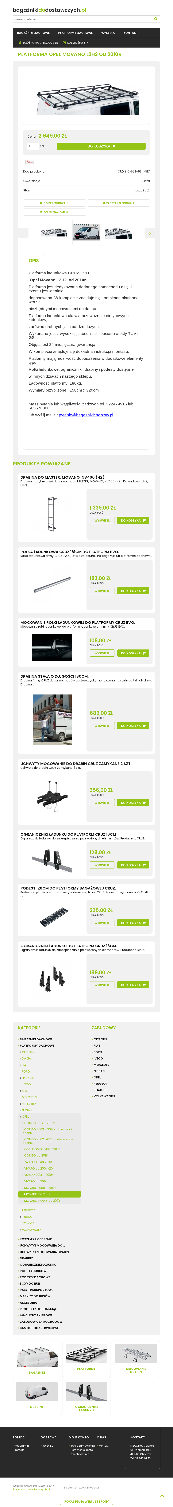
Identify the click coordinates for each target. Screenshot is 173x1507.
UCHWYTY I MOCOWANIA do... (42, 1245)
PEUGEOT (28, 1210)
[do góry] (162, 1495)
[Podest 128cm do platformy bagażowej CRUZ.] (52, 917)
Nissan (99, 1071)
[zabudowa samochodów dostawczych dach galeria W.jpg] (118, 232)
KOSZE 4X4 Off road (36, 1239)
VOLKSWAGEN (32, 1230)
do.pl (49, 10)
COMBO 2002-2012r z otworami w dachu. (48, 1141)
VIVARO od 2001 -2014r (40, 1168)
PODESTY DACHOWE (35, 1277)
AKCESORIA (28, 1303)
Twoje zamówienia (83, 1445)
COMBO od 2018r (36, 1155)
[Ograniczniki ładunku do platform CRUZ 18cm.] (52, 979)
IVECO (26, 1084)
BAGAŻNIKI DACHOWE (36, 1039)
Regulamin (22, 1445)
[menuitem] (33, 33)
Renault (100, 1090)
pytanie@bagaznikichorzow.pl (86, 415)
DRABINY (26, 1258)
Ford (98, 1052)
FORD (26, 1071)
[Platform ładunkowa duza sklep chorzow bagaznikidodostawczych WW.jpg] (86, 232)
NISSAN (27, 1110)
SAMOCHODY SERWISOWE (39, 1328)
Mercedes (101, 1065)
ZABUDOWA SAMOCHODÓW (41, 1322)
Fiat (97, 1046)
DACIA (26, 1058)
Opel (97, 1077)
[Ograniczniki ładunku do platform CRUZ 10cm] (52, 859)
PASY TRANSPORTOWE (36, 1290)
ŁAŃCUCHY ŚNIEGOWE (36, 1315)
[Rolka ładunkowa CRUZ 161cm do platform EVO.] (52, 585)
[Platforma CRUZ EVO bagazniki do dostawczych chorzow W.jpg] (53, 232)
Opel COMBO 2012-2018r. (42, 1149)
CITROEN (28, 1052)
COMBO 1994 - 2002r (39, 1123)
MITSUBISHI (29, 1104)
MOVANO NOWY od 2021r (42, 1201)
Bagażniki (37, 1372)
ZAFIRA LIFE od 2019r (38, 1162)
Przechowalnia (80, 1454)
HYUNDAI (28, 1078)
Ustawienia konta (82, 1450)
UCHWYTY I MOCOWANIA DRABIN (44, 1252)
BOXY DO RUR (30, 1283)
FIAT (25, 1065)
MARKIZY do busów (35, 1296)
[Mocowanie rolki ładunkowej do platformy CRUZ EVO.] (52, 647)
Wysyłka (48, 1445)
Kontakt (19, 1450)
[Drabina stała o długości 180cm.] (52, 720)
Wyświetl (102, 520)
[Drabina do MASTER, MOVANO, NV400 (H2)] (52, 514)
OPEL (25, 1116)
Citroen (100, 1039)
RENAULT (28, 1217)
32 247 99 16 (143, 1458)
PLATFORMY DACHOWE (37, 1046)
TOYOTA (28, 1223)
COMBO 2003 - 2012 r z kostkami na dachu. (49, 1131)
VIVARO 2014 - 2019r (38, 1175)
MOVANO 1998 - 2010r (40, 1188)
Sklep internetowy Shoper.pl (81, 1487)
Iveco (98, 1058)
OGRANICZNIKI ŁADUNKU (38, 1265)
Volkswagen (104, 1096)
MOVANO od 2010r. (37, 1194)
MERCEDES (29, 1097)
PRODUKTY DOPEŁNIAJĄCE (39, 1309)
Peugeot (101, 1084)
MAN (25, 1091)
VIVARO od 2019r (36, 1181)
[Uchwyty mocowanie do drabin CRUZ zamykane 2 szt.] (52, 796)
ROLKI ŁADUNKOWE (34, 1271)
